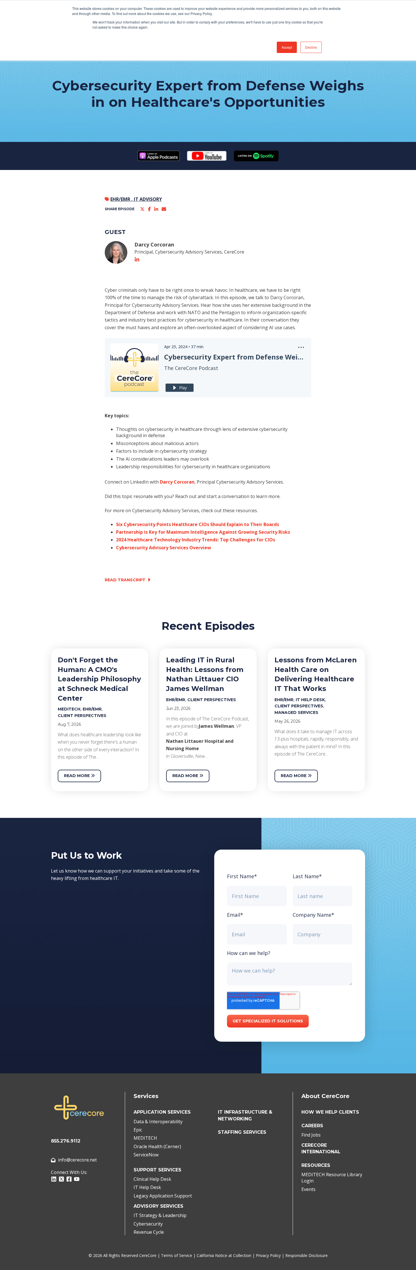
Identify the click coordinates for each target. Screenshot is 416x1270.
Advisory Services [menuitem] (158, 1206)
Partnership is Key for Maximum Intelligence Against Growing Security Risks (203, 532)
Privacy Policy (268, 1255)
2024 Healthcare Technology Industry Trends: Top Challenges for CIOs (195, 540)
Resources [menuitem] (315, 1165)
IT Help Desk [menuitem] (147, 1187)
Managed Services (296, 712)
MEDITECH (69, 709)
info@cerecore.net (77, 1160)
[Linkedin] (156, 209)
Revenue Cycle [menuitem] (149, 1232)
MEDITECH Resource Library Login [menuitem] (331, 1177)
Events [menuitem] (308, 1189)
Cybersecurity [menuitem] (148, 1224)
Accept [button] (287, 47)
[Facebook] (149, 209)
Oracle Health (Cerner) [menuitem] (157, 1146)
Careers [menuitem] (312, 1125)
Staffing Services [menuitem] (242, 1132)
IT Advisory (148, 199)
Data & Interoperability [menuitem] (158, 1121)
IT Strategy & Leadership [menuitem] (160, 1215)
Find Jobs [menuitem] (311, 1135)
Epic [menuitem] (138, 1130)
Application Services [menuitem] (162, 1112)
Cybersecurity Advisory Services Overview (163, 547)
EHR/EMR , (122, 199)
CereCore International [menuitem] (320, 1148)
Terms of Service (176, 1255)
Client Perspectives (82, 715)
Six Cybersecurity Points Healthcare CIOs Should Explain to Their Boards (197, 524)
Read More (77, 775)
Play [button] (183, 387)
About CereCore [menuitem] (325, 1096)
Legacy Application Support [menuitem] (163, 1196)
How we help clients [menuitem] (330, 1112)
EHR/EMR (92, 709)
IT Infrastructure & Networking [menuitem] (245, 1115)
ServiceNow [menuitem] (146, 1155)
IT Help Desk (310, 699)
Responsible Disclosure (306, 1255)
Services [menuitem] (146, 1096)
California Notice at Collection (224, 1255)
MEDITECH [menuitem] (145, 1138)
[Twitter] (142, 209)
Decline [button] (311, 47)
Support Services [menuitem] (157, 1170)
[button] (301, 349)
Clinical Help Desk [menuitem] (152, 1179)
